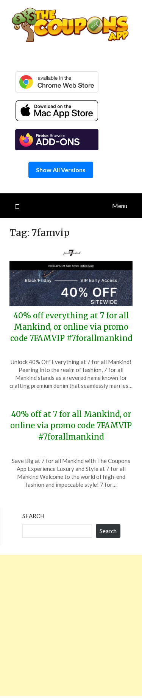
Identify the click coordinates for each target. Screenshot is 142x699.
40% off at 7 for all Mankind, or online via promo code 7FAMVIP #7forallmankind (71, 425)
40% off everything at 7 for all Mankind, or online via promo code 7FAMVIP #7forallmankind (71, 327)
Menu (119, 205)
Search (33, 515)
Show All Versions (61, 169)
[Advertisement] (71, 625)
